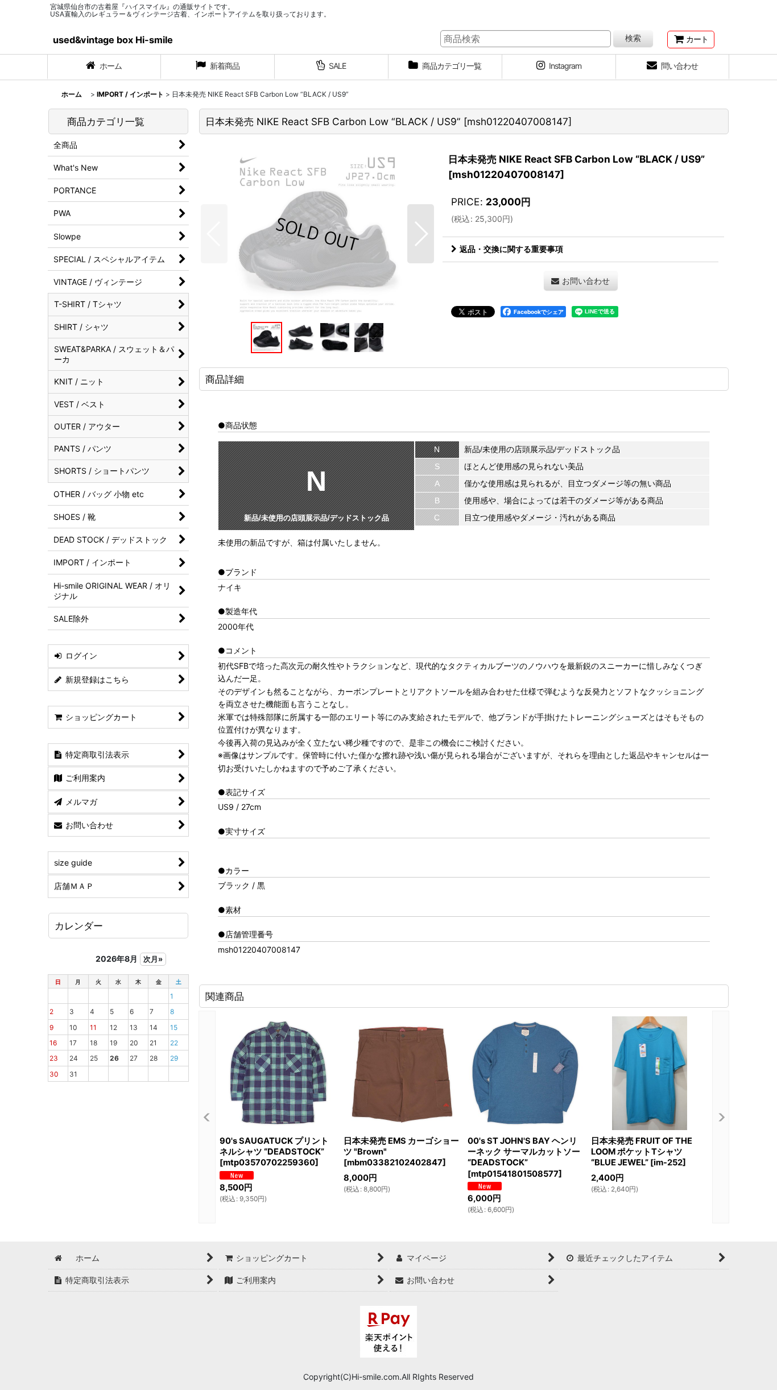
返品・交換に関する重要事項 (511, 249)
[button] (214, 233)
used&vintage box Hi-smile (113, 39)
